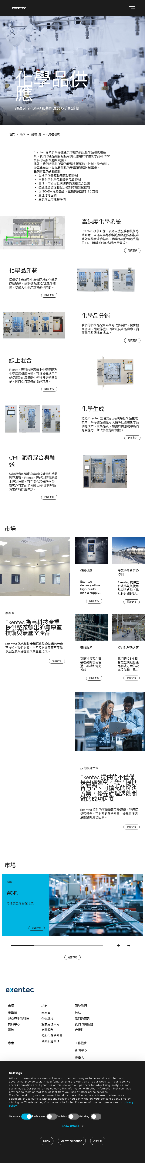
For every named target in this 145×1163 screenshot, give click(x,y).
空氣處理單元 (50, 1024)
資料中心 (14, 1024)
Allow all (97, 1140)
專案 (11, 1043)
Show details (70, 1125)
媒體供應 (36, 134)
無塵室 (45, 1013)
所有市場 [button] (72, 957)
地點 (78, 1013)
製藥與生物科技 (18, 1018)
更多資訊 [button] (132, 437)
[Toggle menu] (132, 8)
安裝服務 (47, 1030)
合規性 (79, 1030)
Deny (46, 1141)
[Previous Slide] (118, 945)
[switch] (51, 1117)
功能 (22, 134)
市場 (11, 1006)
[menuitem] (19, 8)
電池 (11, 1030)
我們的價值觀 (84, 1024)
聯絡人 (79, 1057)
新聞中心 (81, 1050)
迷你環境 (47, 1018)
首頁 (12, 134)
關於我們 (81, 1006)
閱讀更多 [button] (132, 250)
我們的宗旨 (82, 1018)
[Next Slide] (129, 945)
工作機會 (81, 1043)
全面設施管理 (50, 1041)
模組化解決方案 (51, 1035)
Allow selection (72, 1141)
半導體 (12, 1013)
